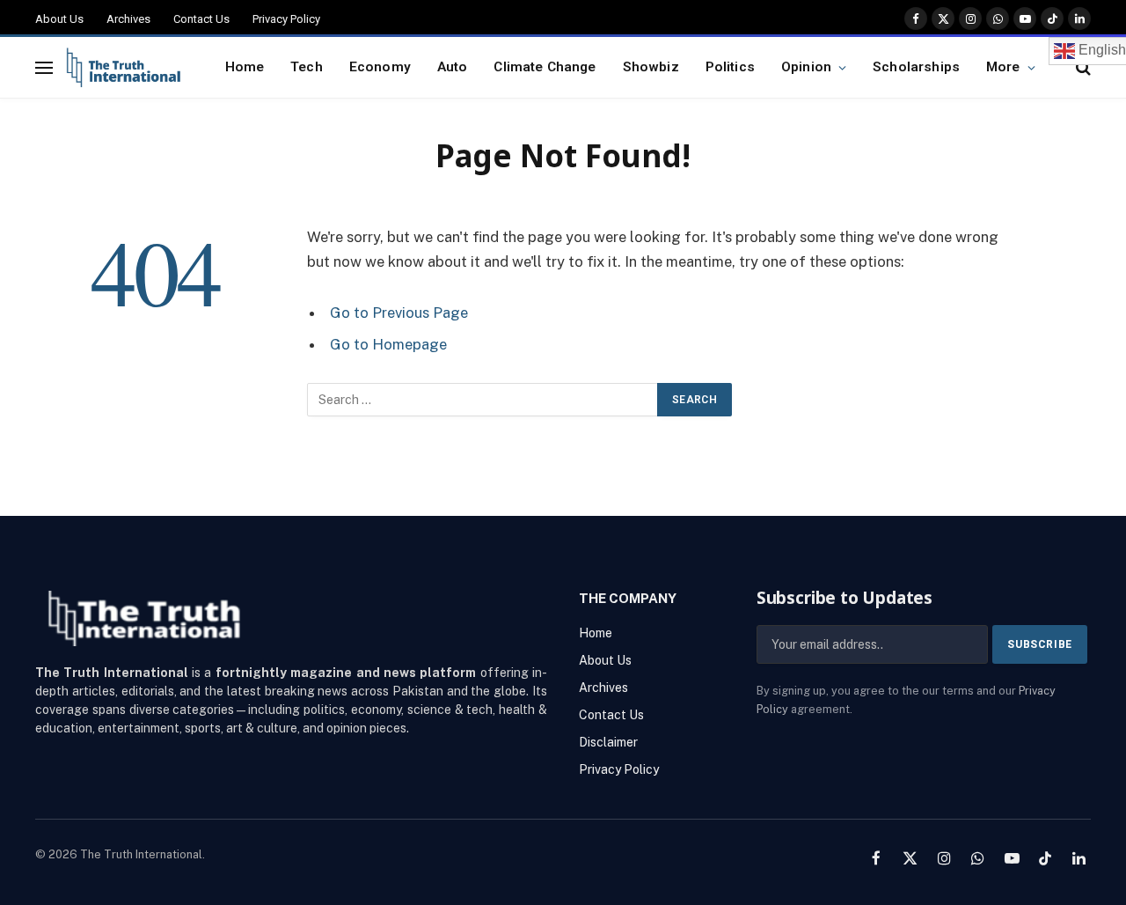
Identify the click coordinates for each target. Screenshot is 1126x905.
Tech (306, 67)
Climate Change (545, 67)
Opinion (806, 67)
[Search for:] (483, 399)
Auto (452, 67)
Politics (730, 67)
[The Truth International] (123, 68)
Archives (128, 19)
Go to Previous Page (399, 312)
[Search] (1081, 67)
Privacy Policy (286, 19)
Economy (380, 67)
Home (245, 67)
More (1003, 67)
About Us (59, 19)
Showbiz (651, 67)
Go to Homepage (388, 344)
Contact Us (201, 19)
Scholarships (916, 67)
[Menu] (44, 67)
